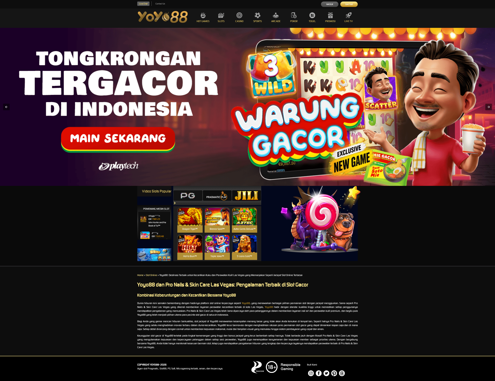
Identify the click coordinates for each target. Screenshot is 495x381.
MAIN (190, 220)
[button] (6, 107)
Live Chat (143, 3)
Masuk (329, 4)
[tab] (187, 195)
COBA (190, 211)
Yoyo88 (246, 303)
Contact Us (160, 3)
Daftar (349, 4)
